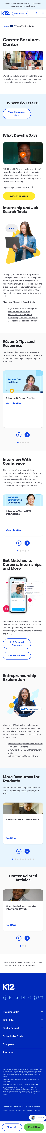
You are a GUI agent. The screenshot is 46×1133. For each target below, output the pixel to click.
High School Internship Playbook (23, 308)
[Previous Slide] (19, 435)
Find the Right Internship (19, 311)
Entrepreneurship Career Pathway (23, 756)
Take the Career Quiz (17, 114)
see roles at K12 (31, 290)
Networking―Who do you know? (22, 317)
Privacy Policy (18, 1107)
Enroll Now (34, 1127)
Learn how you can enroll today (23, 6)
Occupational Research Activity (22, 321)
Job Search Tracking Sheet (20, 314)
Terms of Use (7, 1107)
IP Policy (36, 1111)
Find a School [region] (20, 13)
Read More (11, 838)
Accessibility (27, 1111)
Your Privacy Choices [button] (32, 1107)
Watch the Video (19, 196)
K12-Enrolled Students (17, 644)
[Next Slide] (27, 435)
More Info (12, 1127)
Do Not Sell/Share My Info (12, 1111)
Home (5, 26)
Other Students (16, 655)
